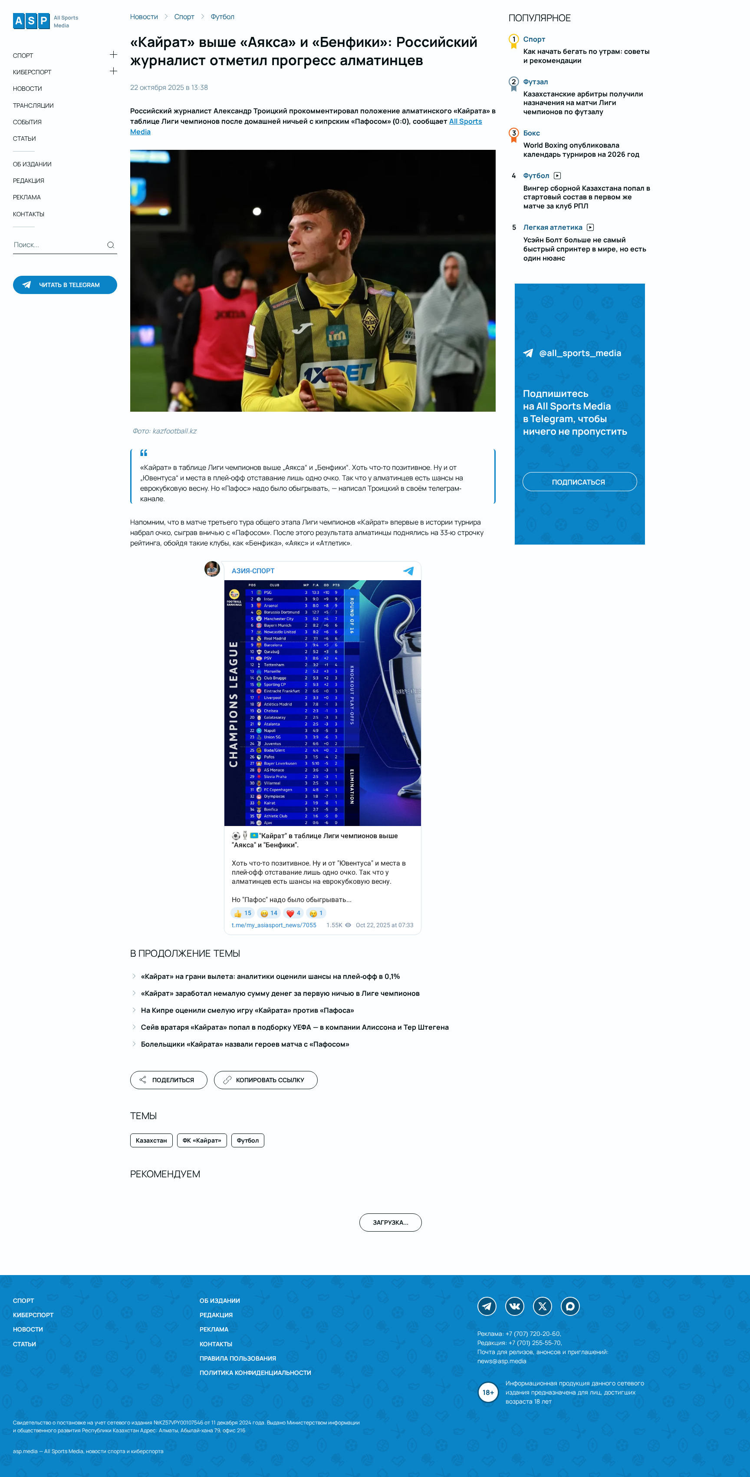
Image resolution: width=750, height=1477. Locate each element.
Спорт (23, 55)
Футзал (535, 81)
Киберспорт (32, 72)
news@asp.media (501, 1361)
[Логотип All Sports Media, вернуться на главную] (45, 26)
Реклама (27, 197)
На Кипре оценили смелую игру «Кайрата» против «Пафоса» (247, 1010)
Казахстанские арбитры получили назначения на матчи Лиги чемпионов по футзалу (583, 103)
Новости (27, 88)
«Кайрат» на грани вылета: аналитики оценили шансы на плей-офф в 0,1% (270, 976)
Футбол (222, 16)
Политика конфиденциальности (255, 1372)
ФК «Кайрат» (202, 1140)
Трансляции (33, 105)
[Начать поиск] (111, 245)
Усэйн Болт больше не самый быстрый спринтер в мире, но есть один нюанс (584, 249)
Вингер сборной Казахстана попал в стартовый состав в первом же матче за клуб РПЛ (586, 197)
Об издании (32, 164)
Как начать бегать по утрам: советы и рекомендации (586, 55)
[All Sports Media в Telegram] (487, 1306)
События (27, 122)
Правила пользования (238, 1358)
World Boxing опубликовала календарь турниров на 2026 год (581, 149)
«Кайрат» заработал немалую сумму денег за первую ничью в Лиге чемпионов (280, 993)
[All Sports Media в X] (542, 1306)
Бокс (531, 133)
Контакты (28, 214)
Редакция (28, 180)
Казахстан (151, 1140)
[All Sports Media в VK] (514, 1306)
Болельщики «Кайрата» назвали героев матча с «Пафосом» (245, 1044)
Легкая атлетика (552, 227)
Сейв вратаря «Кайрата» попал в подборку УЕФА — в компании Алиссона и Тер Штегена (295, 1027)
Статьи (24, 138)
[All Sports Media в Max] (570, 1306)
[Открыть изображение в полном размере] (313, 281)
